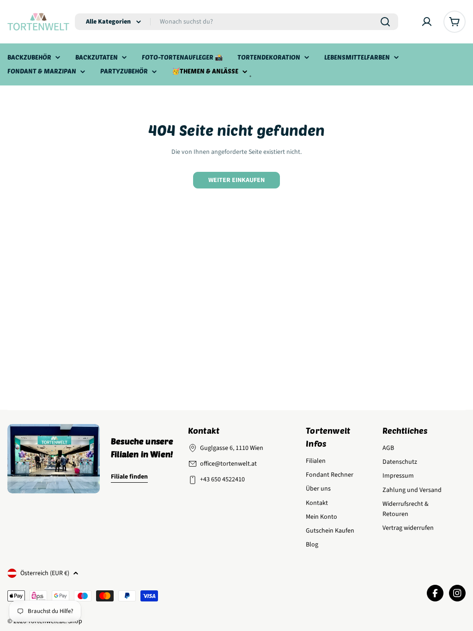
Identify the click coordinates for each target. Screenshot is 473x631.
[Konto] (426, 21)
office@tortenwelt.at (228, 463)
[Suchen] (385, 21)
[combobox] (236, 21)
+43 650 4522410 (222, 479)
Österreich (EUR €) (44, 573)
